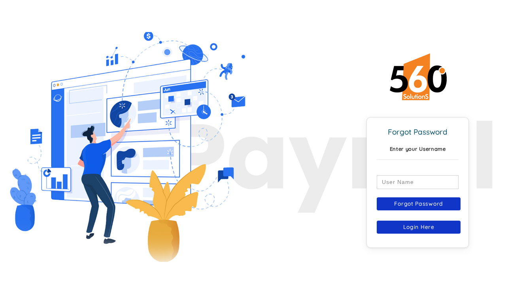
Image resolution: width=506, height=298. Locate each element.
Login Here (418, 227)
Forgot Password (418, 203)
